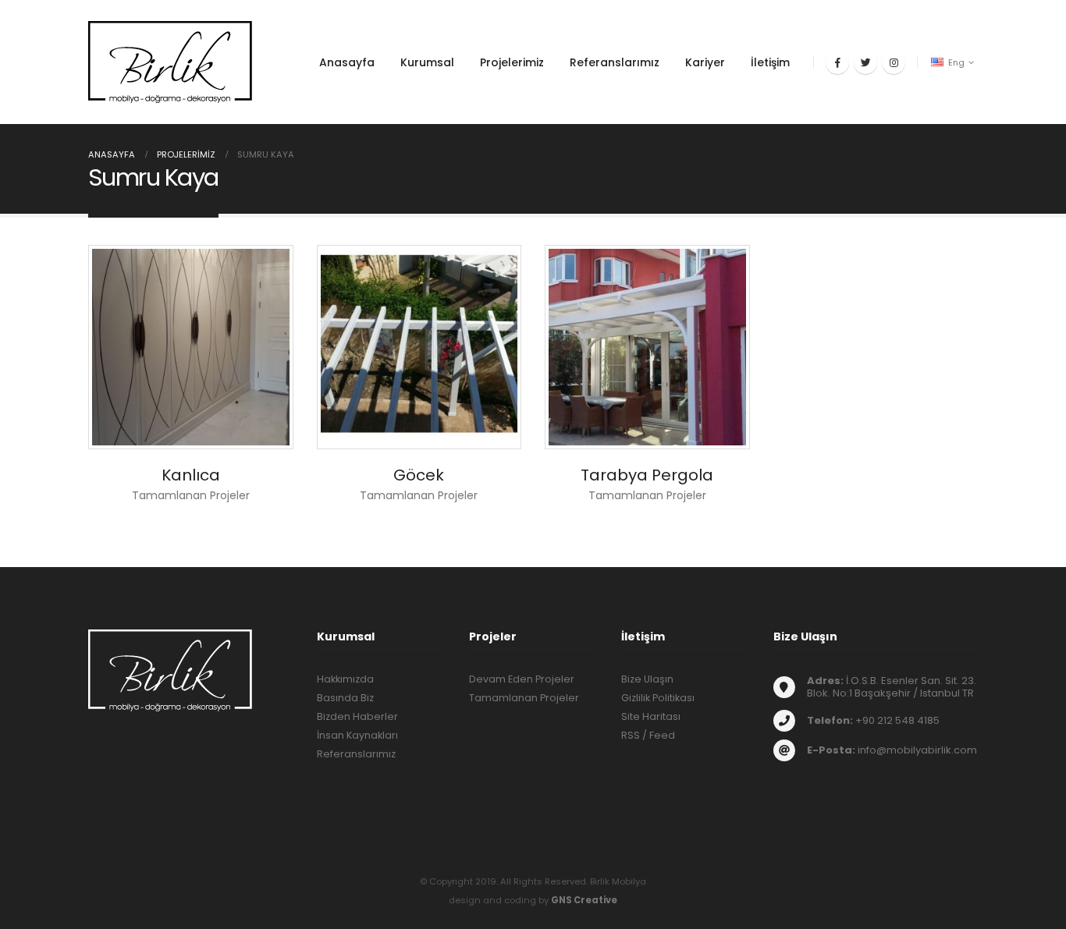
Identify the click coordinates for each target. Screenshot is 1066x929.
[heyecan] (865, 62)
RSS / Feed (648, 735)
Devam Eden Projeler (521, 679)
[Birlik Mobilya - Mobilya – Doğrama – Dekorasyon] (170, 62)
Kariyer (705, 62)
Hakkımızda (345, 679)
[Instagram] (893, 62)
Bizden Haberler (357, 716)
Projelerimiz (512, 62)
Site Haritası (650, 716)
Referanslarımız (614, 62)
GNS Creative (584, 900)
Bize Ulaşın (647, 679)
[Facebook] (837, 62)
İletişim (770, 62)
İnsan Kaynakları (357, 735)
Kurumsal (427, 62)
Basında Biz (345, 697)
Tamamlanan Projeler (524, 697)
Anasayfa (347, 62)
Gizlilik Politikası (658, 697)
